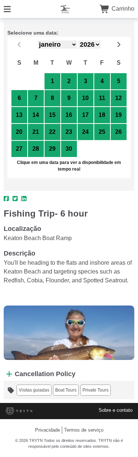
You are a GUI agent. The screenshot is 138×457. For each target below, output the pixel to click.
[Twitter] (15, 198)
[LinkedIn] (23, 198)
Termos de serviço (83, 430)
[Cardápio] (7, 9)
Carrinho (122, 9)
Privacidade (47, 430)
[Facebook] (6, 198)
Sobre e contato (115, 410)
